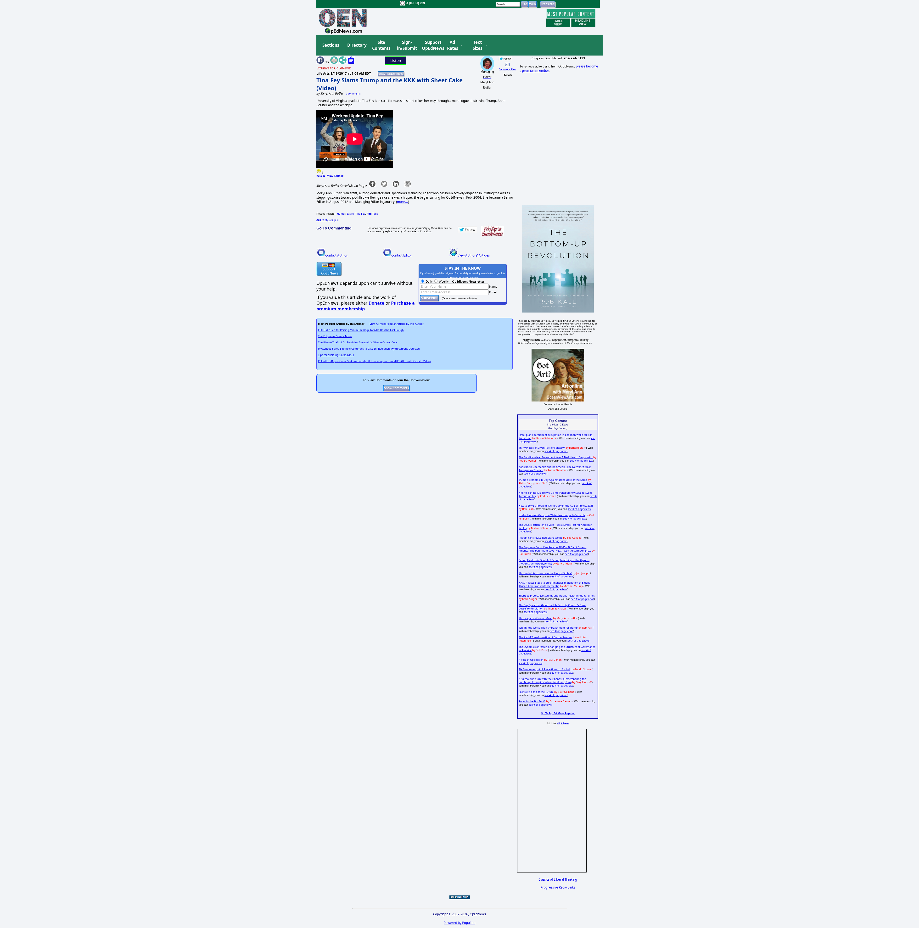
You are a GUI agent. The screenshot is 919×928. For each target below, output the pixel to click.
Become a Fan (507, 69)
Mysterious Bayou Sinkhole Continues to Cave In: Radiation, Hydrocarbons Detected (369, 348)
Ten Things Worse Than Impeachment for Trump (548, 627)
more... (402, 202)
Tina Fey (360, 213)
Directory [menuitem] (356, 45)
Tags (372, 213)
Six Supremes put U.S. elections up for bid (544, 669)
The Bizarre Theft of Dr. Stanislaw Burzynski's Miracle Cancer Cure (357, 342)
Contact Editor (401, 255)
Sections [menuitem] (330, 45)
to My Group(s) (327, 220)
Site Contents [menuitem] (381, 45)
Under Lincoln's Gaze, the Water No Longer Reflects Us (552, 515)
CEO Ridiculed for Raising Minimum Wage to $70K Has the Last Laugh (361, 330)
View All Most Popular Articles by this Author (396, 323)
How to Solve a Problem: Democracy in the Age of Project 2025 (556, 505)
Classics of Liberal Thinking (557, 879)
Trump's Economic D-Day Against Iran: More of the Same (553, 479)
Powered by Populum (459, 923)
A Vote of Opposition (531, 659)
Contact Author (336, 255)
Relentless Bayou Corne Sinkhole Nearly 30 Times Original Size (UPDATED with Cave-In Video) (374, 361)
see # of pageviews (555, 451)
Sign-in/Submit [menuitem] (406, 45)
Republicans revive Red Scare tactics (540, 537)
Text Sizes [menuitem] (477, 45)
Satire (350, 213)
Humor (341, 213)
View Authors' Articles (474, 255)
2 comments (353, 93)
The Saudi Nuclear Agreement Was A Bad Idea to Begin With (556, 457)
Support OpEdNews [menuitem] (431, 45)
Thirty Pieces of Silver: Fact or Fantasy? (542, 447)
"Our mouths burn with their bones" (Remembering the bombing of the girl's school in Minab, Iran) (552, 680)
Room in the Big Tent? (532, 701)
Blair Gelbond (566, 691)
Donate (376, 303)
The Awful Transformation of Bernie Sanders (545, 637)
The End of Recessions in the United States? (545, 573)
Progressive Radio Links (557, 887)
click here (563, 723)
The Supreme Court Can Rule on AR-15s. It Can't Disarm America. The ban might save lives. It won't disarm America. (555, 549)
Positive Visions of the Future (536, 691)
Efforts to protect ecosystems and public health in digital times (557, 595)
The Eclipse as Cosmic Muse (335, 336)
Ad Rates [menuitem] (452, 45)
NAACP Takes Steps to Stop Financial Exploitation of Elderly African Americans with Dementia (554, 584)
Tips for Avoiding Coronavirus (336, 355)
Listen (395, 60)
